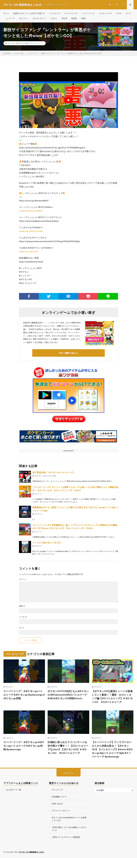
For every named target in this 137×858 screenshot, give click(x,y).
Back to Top (68, 773)
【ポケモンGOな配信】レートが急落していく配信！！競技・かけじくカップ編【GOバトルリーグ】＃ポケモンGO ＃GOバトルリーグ (112, 696)
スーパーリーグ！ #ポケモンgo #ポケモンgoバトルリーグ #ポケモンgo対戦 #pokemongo (24, 746)
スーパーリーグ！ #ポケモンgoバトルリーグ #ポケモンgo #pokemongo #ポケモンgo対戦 (24, 695)
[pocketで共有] (88, 296)
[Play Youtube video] (68, 100)
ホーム (6, 13)
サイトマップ (57, 790)
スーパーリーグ (70, 13)
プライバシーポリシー (61, 810)
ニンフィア (10, 18)
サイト (22, 628)
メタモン (53, 18)
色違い (84, 18)
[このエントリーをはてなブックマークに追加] (68, 296)
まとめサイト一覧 (13, 790)
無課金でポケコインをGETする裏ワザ (29, 13)
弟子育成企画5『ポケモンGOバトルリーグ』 (53, 472)
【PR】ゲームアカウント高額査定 (66, 837)
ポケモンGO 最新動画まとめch (31, 852)
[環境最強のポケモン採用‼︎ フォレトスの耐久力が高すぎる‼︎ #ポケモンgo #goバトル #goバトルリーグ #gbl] (25, 512)
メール (23, 617)
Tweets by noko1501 (28, 251)
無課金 (74, 18)
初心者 (64, 18)
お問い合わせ (57, 803)
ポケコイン (23, 18)
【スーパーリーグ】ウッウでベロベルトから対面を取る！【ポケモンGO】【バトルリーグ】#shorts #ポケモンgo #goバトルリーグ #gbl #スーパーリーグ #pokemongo (112, 749)
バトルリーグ (54, 13)
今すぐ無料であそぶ (68, 353)
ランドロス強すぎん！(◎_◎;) (46, 542)
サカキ (119, 13)
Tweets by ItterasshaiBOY (31, 210)
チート (129, 13)
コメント (22, 579)
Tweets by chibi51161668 (31, 231)
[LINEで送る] (108, 296)
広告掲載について (59, 796)
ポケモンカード (39, 18)
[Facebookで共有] (29, 296)
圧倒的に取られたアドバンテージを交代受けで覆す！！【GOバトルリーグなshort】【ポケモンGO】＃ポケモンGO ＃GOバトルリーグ (68, 747)
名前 (22, 606)
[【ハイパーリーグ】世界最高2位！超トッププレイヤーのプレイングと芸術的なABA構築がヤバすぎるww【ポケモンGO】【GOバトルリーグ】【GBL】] (25, 529)
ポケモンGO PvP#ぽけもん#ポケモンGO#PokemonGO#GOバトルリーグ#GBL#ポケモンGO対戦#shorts (68, 695)
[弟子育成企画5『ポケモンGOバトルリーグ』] (25, 477)
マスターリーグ (105, 13)
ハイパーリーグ (88, 13)
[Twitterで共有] (49, 296)
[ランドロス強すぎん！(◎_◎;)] (25, 547)
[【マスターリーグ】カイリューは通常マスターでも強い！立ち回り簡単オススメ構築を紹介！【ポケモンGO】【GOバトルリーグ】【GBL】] (25, 492)
